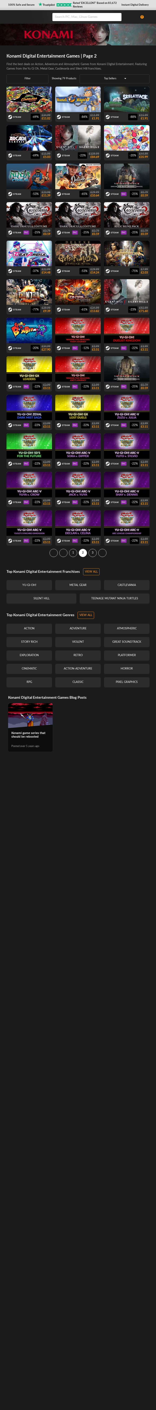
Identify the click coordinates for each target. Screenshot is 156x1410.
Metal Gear (47, 68)
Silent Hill (81, 68)
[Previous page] (63, 553)
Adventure (51, 64)
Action (39, 64)
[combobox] (93, 17)
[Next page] (102, 553)
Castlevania (62, 68)
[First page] (54, 553)
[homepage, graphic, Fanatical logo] (26, 17)
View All (91, 571)
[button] (20, 5)
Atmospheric (72, 64)
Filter (28, 78)
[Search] (117, 17)
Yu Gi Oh (33, 68)
